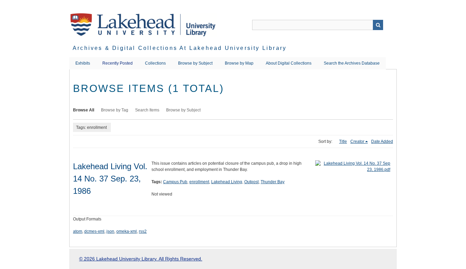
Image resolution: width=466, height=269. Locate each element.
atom (77, 231)
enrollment (199, 181)
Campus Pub (175, 181)
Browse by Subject (195, 63)
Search (378, 25)
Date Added (382, 141)
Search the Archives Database (352, 63)
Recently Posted (117, 63)
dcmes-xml (94, 231)
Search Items (147, 110)
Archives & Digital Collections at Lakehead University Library (180, 48)
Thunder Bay (273, 181)
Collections (155, 63)
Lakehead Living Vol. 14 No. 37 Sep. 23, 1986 (110, 179)
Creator (357, 141)
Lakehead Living (226, 181)
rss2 (143, 231)
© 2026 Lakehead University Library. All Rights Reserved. (140, 258)
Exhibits (82, 63)
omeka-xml (126, 231)
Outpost (251, 181)
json (110, 231)
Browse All (83, 110)
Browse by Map (239, 63)
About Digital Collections (288, 63)
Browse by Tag (114, 110)
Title (343, 141)
